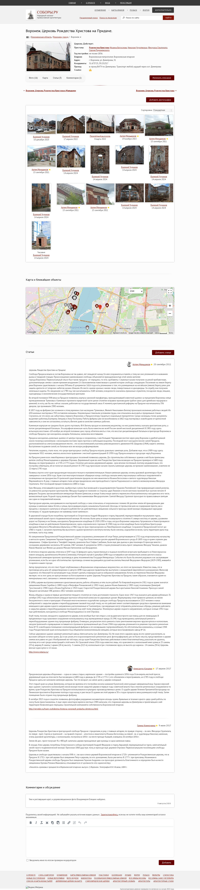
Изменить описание (162, 77)
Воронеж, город (60, 37)
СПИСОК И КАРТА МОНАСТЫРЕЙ (39, 881)
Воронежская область (41, 37)
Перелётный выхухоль (100, 136)
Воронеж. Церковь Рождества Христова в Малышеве (51, 90)
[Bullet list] (63, 822)
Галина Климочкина (146, 725)
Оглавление (100, 10)
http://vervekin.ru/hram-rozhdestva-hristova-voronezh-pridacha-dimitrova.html (63, 709)
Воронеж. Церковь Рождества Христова (155, 90)
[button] (170, 306)
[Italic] (36, 822)
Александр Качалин (142, 668)
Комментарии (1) (74, 78)
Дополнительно (163, 10)
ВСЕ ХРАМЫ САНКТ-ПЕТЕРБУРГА (161, 878)
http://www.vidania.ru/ (38, 652)
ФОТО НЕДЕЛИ (72, 878)
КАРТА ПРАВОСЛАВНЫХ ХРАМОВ (83, 875)
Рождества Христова (99, 47)
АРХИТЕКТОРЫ (144, 881)
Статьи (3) (57, 78)
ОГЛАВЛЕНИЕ (62, 875)
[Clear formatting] (41, 822)
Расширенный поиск (89, 18)
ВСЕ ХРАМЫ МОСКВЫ (137, 878)
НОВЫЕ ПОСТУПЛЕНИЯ (35, 878)
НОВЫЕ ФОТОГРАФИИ (56, 878)
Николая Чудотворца (137, 47)
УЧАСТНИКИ (104, 875)
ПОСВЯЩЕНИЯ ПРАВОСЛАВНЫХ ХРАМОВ (110, 878)
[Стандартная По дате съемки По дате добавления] (163, 110)
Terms (171, 333)
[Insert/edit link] (69, 822)
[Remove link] (74, 822)
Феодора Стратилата (157, 47)
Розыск (133, 10)
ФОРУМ (137, 875)
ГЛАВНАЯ (72, 3)
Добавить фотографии (160, 99)
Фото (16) (33, 78)
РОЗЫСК (146, 875)
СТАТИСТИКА (168, 875)
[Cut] (47, 822)
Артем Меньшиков (128, 136)
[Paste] (58, 822)
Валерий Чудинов (41, 136)
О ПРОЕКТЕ (90, 3)
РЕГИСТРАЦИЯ (126, 3)
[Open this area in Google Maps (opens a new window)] (32, 332)
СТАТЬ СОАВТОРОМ (46, 875)
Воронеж (76, 37)
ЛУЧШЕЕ (128, 875)
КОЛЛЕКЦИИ (117, 875)
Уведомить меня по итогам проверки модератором (52, 860)
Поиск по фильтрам (108, 18)
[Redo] (85, 822)
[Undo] (79, 822)
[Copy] (52, 822)
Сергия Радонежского (99, 50)
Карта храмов (117, 10)
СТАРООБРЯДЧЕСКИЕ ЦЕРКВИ (97, 881)
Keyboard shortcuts (120, 333)
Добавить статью (163, 352)
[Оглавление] (28, 37)
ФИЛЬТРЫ (156, 875)
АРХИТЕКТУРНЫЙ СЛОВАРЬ (124, 881)
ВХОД (107, 3)
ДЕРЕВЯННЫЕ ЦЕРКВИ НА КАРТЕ (69, 881)
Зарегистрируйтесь (109, 814)
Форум (146, 10)
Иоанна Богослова (118, 47)
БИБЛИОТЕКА (86, 878)
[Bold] (30, 822)
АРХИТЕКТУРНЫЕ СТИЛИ (163, 881)
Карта (45, 78)
